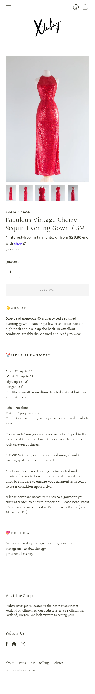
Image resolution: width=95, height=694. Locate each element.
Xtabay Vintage (18, 212)
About (10, 663)
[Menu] (8, 7)
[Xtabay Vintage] (47, 27)
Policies (58, 663)
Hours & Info (26, 663)
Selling (44, 663)
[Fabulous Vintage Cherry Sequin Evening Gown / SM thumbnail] (11, 193)
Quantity (12, 262)
